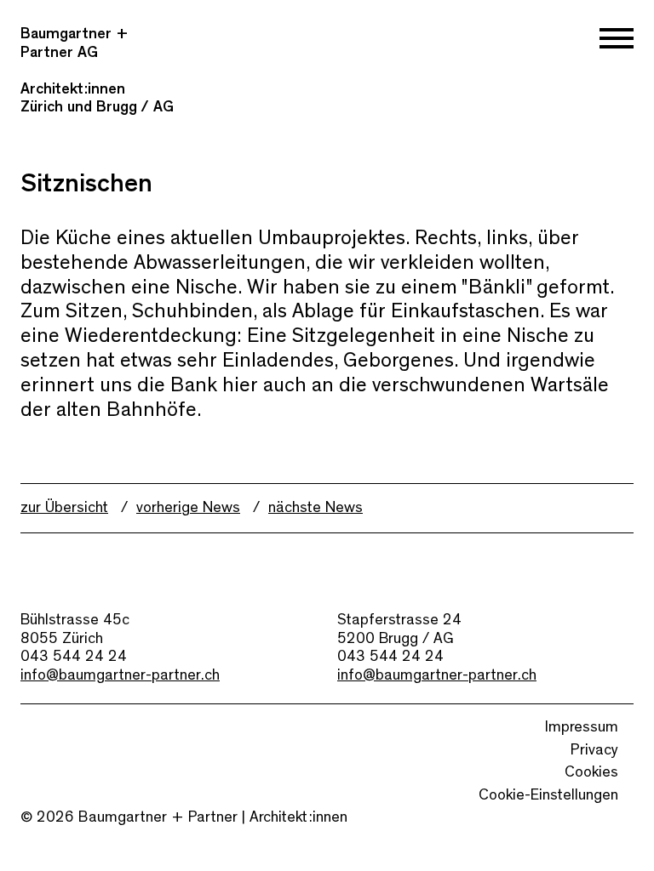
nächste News (315, 507)
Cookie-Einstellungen (548, 795)
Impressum (581, 727)
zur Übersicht (64, 507)
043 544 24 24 (73, 656)
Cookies (591, 772)
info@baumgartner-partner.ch (120, 675)
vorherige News (188, 507)
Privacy (594, 750)
